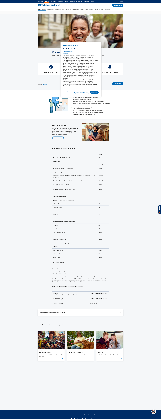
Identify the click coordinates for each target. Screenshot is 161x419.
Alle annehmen (94, 92)
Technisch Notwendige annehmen (81, 92)
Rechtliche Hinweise (85, 414)
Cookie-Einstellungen (68, 91)
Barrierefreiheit (95, 414)
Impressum (64, 414)
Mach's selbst (40, 1)
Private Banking (53, 1)
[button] (80, 312)
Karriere (92, 1)
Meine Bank (80, 1)
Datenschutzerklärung (68, 51)
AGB (91, 414)
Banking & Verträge (73, 1)
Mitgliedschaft (86, 1)
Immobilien (66, 1)
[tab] (42, 9)
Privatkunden (46, 1)
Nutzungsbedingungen (77, 414)
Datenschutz (69, 414)
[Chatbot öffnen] (153, 411)
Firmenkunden (60, 1)
